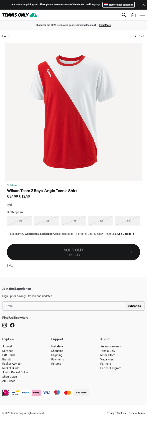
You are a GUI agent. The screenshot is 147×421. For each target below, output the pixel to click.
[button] (133, 15)
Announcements (110, 346)
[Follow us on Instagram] (4, 325)
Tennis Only (107, 351)
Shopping (57, 351)
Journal (7, 346)
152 (105, 220)
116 (24, 220)
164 (132, 220)
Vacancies (107, 359)
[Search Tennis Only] (124, 15)
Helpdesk (57, 346)
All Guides (8, 381)
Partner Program (110, 368)
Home (5, 36)
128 (51, 220)
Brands (6, 359)
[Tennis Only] (19, 15)
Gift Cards (8, 355)
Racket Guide (10, 368)
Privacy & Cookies (116, 413)
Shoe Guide (9, 376)
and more (81, 392)
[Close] (143, 5)
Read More (105, 25)
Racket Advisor (12, 363)
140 (78, 220)
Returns (56, 363)
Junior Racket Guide (15, 372)
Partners (105, 363)
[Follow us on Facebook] (12, 325)
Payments (57, 359)
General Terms (137, 413)
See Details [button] (124, 233)
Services (7, 351)
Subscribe (134, 306)
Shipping (56, 355)
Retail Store (107, 355)
